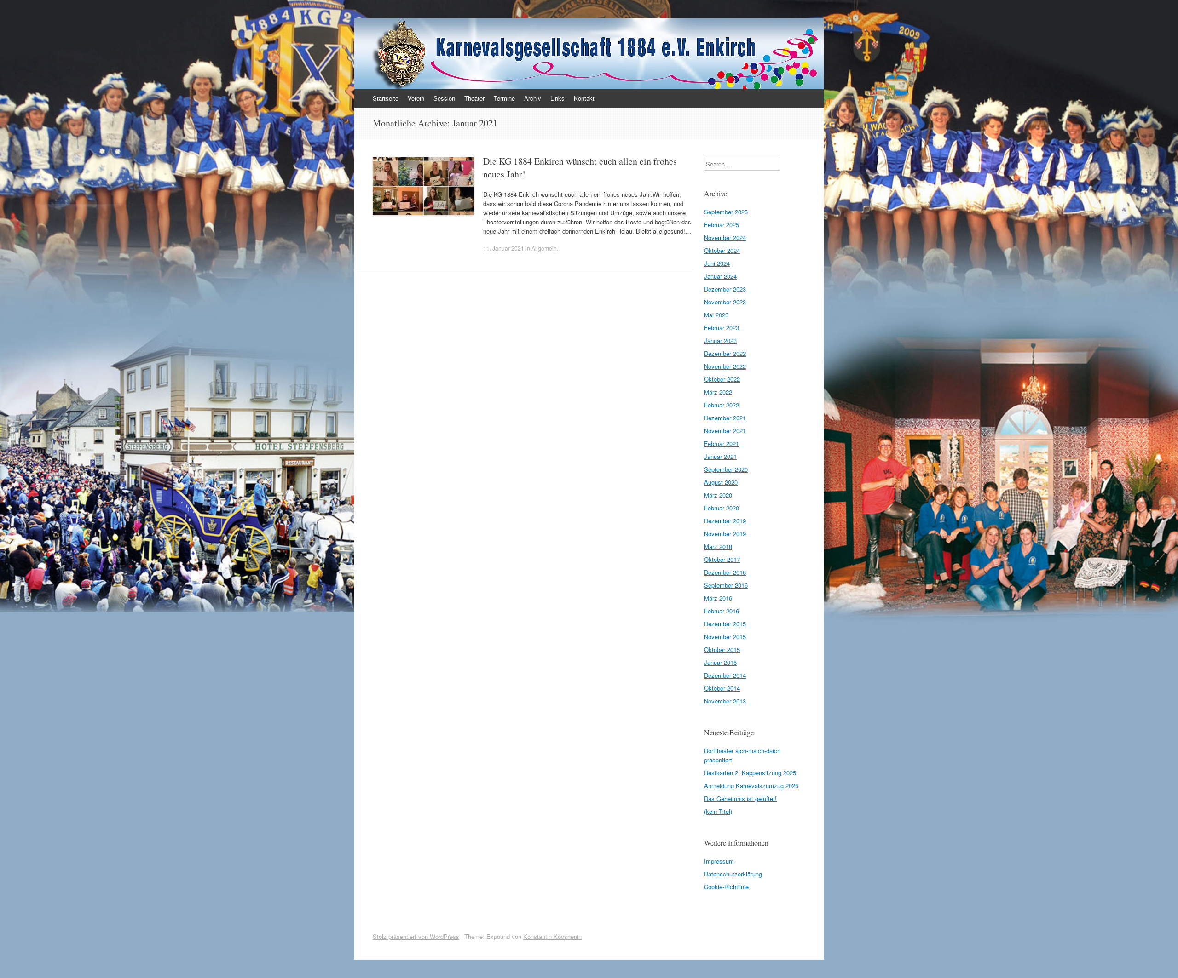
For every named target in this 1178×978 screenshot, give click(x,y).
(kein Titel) (718, 811)
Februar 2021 (721, 443)
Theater (474, 98)
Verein (416, 98)
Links (557, 98)
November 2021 (725, 430)
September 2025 (726, 211)
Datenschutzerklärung (733, 873)
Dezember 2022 (725, 353)
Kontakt (584, 98)
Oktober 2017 (722, 559)
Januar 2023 (720, 340)
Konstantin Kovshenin (552, 936)
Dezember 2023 (725, 289)
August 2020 (721, 482)
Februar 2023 (721, 327)
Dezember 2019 (725, 520)
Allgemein (544, 248)
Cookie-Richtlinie (726, 886)
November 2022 (725, 366)
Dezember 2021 (725, 417)
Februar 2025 (721, 224)
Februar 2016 (721, 610)
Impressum (719, 861)
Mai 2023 (716, 314)
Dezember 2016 (725, 572)
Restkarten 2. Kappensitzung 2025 (750, 772)
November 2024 (725, 237)
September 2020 (726, 469)
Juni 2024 (717, 263)
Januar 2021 (720, 456)
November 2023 (725, 301)
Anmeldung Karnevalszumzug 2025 (751, 785)
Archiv (532, 98)
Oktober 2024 (722, 250)
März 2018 (718, 546)
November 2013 (725, 701)
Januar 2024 (720, 276)
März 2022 (718, 392)
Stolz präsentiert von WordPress (416, 936)
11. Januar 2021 (503, 248)
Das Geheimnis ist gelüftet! (740, 798)
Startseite (385, 98)
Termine (504, 98)
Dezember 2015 (725, 623)
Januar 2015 (720, 662)
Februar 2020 (721, 507)
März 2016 (718, 598)
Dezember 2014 (725, 675)
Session (444, 98)
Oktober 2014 (722, 688)
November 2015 (725, 636)
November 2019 (725, 533)
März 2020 (718, 495)
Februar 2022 (721, 404)
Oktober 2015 (722, 649)
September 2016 (726, 585)
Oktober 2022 (722, 379)
